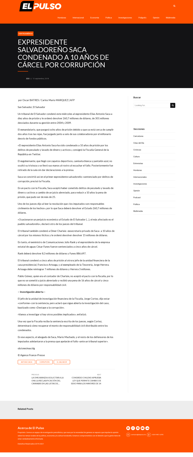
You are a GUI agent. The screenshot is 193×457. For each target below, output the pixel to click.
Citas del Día (138, 143)
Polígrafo (142, 18)
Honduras (62, 18)
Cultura (136, 156)
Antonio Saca (26, 362)
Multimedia (170, 18)
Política (109, 18)
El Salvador (62, 362)
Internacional (78, 18)
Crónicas (137, 150)
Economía (94, 18)
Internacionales (140, 177)
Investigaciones (125, 18)
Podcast (137, 197)
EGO (28, 78)
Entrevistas (138, 163)
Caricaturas (138, 136)
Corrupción (44, 362)
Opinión (156, 18)
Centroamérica (26, 34)
